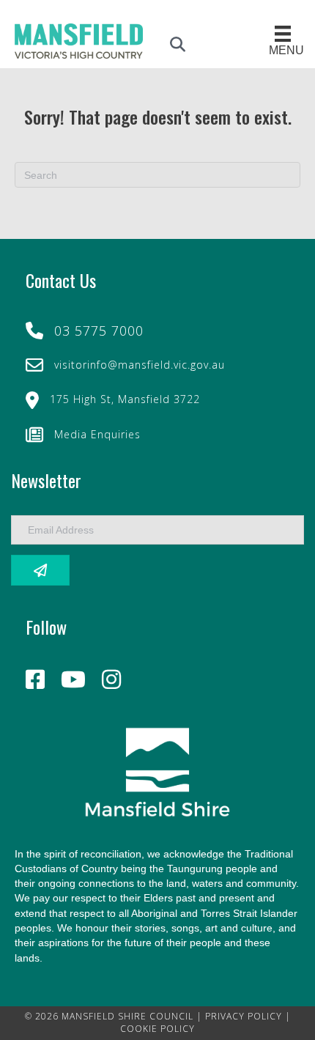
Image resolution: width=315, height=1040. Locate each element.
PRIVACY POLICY (243, 1016)
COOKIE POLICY (157, 1028)
